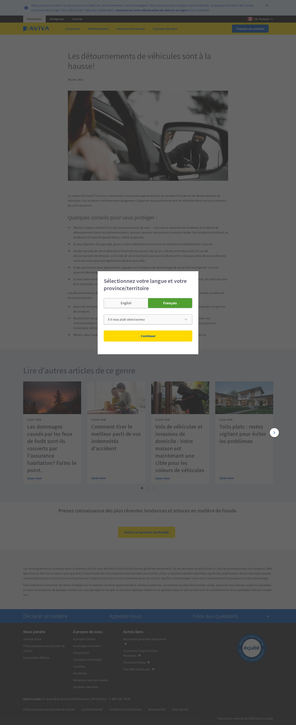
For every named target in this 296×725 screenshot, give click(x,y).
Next (274, 432)
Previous (21, 432)
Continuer (148, 336)
